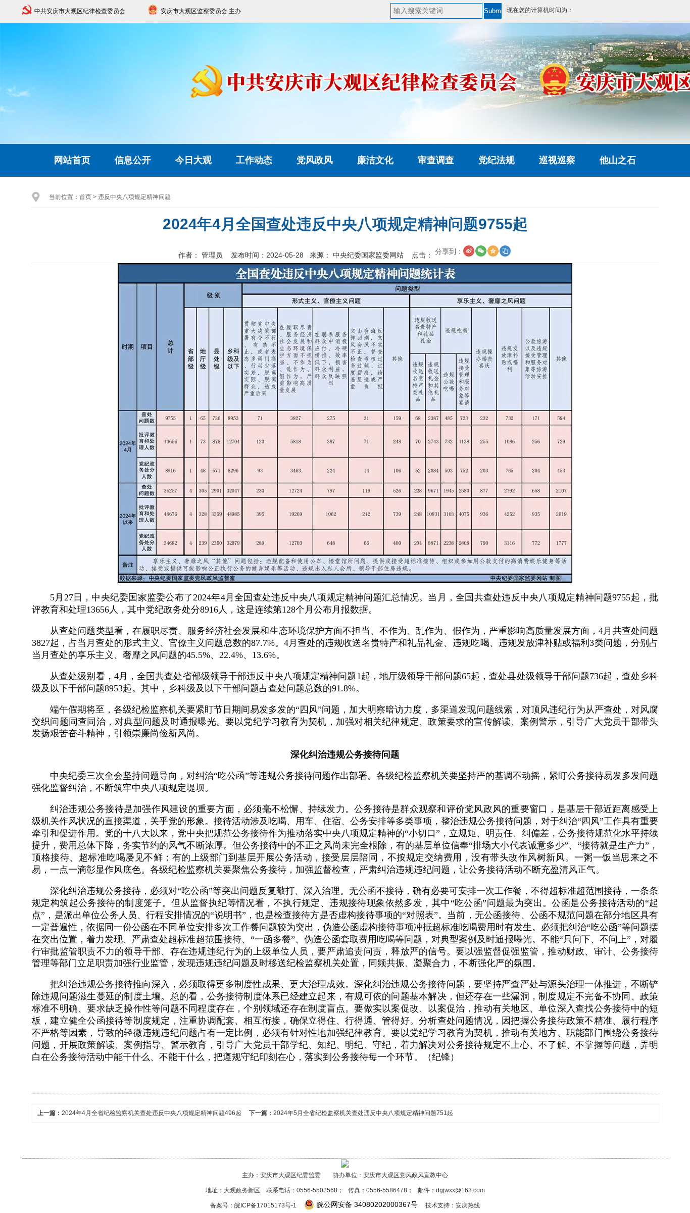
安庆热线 (468, 1205)
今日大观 (193, 160)
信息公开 (133, 160)
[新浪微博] (468, 251)
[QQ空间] (493, 251)
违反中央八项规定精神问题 (134, 196)
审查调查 (436, 160)
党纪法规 (496, 160)
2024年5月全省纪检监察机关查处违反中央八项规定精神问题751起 (363, 1113)
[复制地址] (505, 251)
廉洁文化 (375, 160)
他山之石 (618, 160)
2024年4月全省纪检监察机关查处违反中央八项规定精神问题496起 (151, 1113)
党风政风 (315, 160)
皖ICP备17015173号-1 (265, 1205)
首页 (85, 196)
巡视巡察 (557, 160)
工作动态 (254, 160)
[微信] (480, 251)
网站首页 (72, 160)
